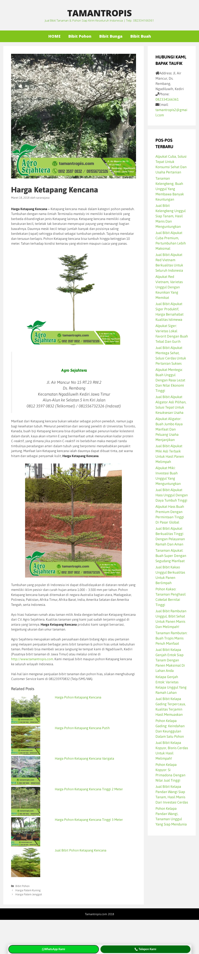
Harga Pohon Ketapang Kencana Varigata (84, 758)
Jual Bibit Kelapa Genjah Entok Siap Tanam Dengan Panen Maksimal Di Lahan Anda (170, 660)
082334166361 (167, 99)
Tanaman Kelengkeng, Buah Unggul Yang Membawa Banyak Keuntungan (169, 188)
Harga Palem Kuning (28, 890)
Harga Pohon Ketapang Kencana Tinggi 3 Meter (89, 820)
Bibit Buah (140, 36)
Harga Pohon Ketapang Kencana (78, 697)
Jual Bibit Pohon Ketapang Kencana (80, 850)
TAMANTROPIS (99, 13)
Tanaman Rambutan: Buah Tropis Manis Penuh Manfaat (171, 638)
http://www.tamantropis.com (32, 659)
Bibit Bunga (110, 36)
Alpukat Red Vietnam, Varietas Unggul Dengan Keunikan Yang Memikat (169, 287)
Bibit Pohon (79, 36)
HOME (54, 36)
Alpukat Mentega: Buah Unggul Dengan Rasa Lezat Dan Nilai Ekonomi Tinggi (170, 380)
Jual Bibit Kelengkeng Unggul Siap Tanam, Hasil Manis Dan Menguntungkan (170, 216)
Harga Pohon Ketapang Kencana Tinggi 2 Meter (89, 789)
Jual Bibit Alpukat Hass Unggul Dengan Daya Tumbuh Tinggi (171, 495)
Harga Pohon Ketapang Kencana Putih (82, 728)
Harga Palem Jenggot (28, 894)
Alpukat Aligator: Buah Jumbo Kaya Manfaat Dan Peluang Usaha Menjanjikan (169, 429)
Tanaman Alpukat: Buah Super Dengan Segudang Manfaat (170, 555)
